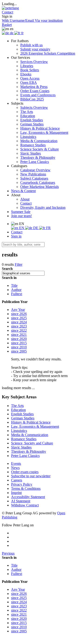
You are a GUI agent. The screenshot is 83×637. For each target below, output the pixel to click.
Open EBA (28, 82)
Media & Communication (38, 141)
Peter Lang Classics (34, 162)
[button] (7, 12)
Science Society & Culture (39, 149)
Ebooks (25, 74)
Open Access (29, 78)
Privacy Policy (21, 484)
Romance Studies (33, 145)
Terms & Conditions (26, 488)
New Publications (33, 174)
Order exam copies (25, 472)
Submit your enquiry (35, 49)
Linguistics (28, 137)
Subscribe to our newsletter (30, 476)
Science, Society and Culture (32, 443)
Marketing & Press (33, 87)
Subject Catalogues (34, 178)
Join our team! (21, 216)
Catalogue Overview (35, 170)
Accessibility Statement (28, 497)
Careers (16, 480)
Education (27, 116)
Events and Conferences (38, 95)
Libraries (26, 66)
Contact (26, 203)
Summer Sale (20, 212)
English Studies (31, 120)
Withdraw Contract (25, 505)
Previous (8, 553)
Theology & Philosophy (37, 157)
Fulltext (16, 294)
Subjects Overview (34, 107)
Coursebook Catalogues (37, 182)
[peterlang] (10, 8)
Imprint (16, 493)
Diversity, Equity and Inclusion (42, 207)
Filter (18, 264)
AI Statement (20, 501)
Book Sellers (29, 70)
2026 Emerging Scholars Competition (47, 53)
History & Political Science (40, 128)
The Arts (26, 112)
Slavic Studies (30, 153)
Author (16, 290)
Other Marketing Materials (39, 187)
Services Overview (34, 62)
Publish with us (31, 45)
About (25, 199)
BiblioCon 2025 (32, 99)
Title (14, 285)
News (15, 468)
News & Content (23, 191)
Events (16, 463)
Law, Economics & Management (44, 132)
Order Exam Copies (34, 91)
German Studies (32, 124)
